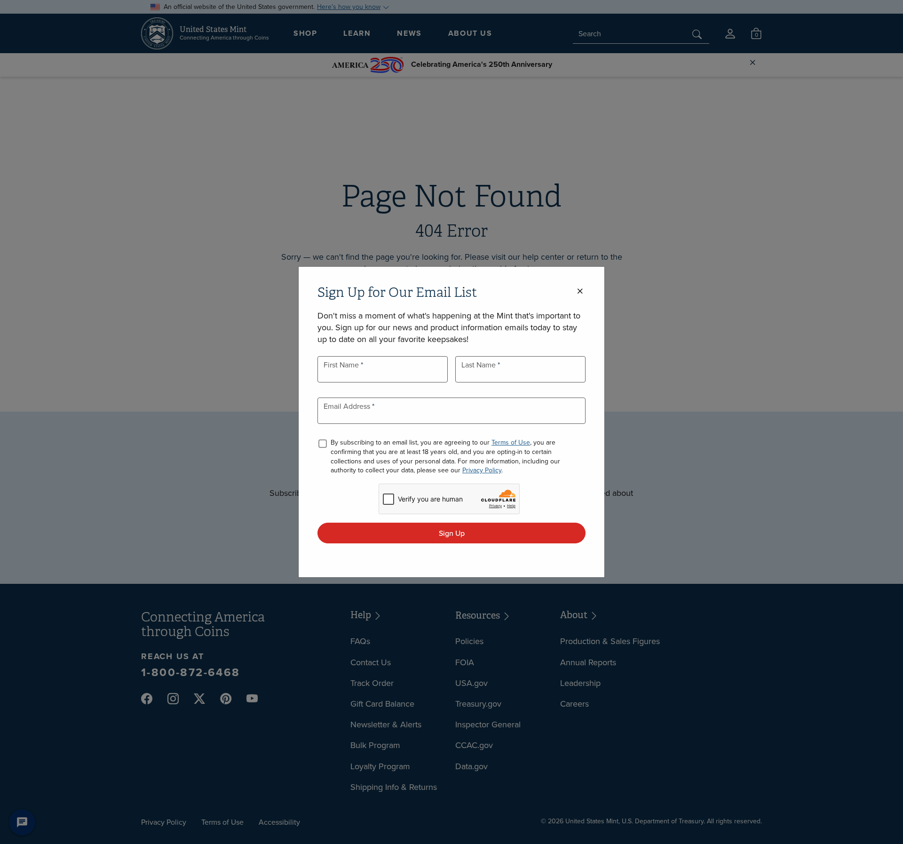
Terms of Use (510, 442)
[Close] (580, 291)
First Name (342, 364)
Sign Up (452, 533)
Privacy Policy (481, 470)
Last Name (479, 364)
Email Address (348, 406)
